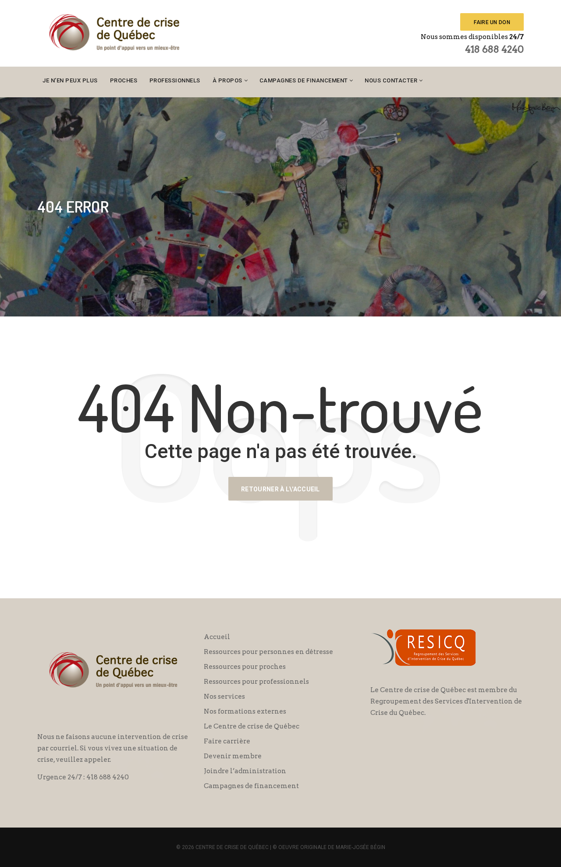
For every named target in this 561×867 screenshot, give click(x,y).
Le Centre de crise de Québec (251, 726)
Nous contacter (391, 80)
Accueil (217, 637)
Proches (124, 80)
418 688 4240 (494, 49)
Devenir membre (233, 756)
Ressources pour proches (245, 667)
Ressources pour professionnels (256, 682)
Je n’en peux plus (70, 80)
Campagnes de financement (303, 80)
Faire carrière (227, 741)
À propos (227, 80)
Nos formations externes (245, 711)
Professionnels (174, 80)
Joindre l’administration (245, 771)
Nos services (224, 696)
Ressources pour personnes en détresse (268, 652)
